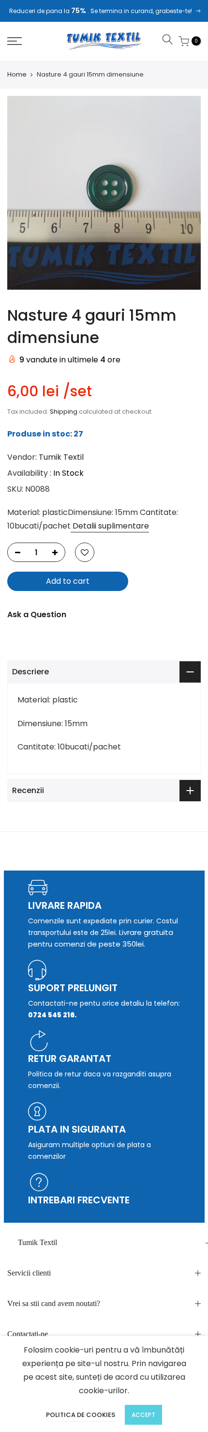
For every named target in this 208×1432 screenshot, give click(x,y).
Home (17, 74)
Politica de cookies (80, 1414)
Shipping (63, 411)
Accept (143, 1415)
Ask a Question (36, 614)
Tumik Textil (61, 457)
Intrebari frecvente (79, 1200)
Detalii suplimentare (110, 525)
